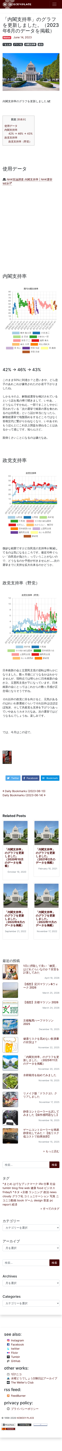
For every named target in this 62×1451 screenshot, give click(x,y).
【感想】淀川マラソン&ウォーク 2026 (40, 985)
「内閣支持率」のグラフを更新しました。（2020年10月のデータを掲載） (14, 858)
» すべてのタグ (49, 1208)
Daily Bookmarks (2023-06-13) (24, 791)
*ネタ (16, 1192)
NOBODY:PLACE (25, 1418)
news (53, 1192)
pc (51, 1200)
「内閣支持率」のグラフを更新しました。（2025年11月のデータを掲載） (41, 1060)
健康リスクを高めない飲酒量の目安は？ (41, 1040)
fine (21, 1188)
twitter (15, 1348)
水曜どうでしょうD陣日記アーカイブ (34, 1378)
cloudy (7, 1196)
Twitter (15, 778)
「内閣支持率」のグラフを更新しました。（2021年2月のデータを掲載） (45, 856)
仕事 (46, 1184)
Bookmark (52, 778)
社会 (52, 1184)
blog (15, 1188)
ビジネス (49, 1188)
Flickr (14, 1352)
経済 (14, 1204)
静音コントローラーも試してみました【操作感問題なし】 (41, 1113)
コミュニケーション (36, 1196)
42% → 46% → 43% (20, 133)
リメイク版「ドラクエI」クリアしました (40, 1095)
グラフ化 (18, 44)
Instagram (17, 1340)
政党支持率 (10, 137)
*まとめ (7, 44)
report (7, 1204)
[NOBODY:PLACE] (17, 4)
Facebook (32, 778)
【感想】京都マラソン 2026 (40, 1002)
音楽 (46, 1200)
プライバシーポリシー (25, 1408)
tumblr (7, 1188)
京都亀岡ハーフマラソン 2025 (38, 1022)
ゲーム (29, 1200)
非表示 (21, 119)
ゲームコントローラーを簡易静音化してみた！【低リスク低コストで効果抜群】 (41, 1133)
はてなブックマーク (25, 1184)
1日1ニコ (16, 1374)
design (38, 1200)
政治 (41, 44)
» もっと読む (51, 1151)
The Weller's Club (22, 1382)
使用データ (10, 125)
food (40, 1188)
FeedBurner (18, 1395)
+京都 (24, 1192)
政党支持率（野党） (20, 141)
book (20, 1200)
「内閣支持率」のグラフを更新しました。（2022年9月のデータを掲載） (15, 918)
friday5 (7, 1192)
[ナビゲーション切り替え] (54, 4)
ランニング (36, 1192)
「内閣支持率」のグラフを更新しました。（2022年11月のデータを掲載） (46, 918)
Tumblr (15, 1357)
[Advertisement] (31, 230)
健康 (33, 1188)
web (27, 1188)
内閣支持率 (30, 44)
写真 (52, 1196)
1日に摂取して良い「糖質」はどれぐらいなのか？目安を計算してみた (41, 969)
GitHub (15, 1361)
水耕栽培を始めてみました (39, 1075)
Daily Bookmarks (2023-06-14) (23, 795)
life (41, 1184)
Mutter (6, 37)
